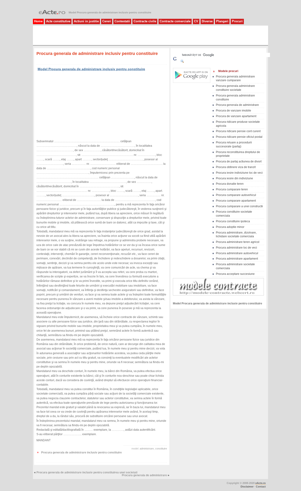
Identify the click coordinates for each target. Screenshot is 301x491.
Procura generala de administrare (144, 475)
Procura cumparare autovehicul (236, 195)
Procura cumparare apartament (236, 200)
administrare (147, 448)
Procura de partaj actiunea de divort (238, 161)
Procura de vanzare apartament (236, 116)
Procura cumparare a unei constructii (239, 206)
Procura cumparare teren (232, 189)
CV (196, 21)
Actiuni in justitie (86, 21)
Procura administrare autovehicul (237, 253)
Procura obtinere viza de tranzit (236, 167)
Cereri (106, 21)
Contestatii (122, 21)
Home (38, 21)
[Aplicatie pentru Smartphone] (191, 82)
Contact (261, 486)
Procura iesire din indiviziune (234, 178)
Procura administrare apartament (237, 258)
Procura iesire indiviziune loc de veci (239, 172)
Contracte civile (145, 21)
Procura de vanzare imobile (233, 110)
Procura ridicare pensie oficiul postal (239, 136)
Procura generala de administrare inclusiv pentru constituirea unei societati (86, 472)
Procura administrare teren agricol (237, 242)
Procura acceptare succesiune (235, 274)
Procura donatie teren (230, 183)
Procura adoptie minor (230, 227)
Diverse (207, 21)
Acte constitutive (58, 21)
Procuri (237, 21)
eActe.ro (260, 483)
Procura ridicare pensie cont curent (238, 131)
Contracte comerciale (175, 21)
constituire (161, 448)
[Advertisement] (90, 35)
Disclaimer (247, 486)
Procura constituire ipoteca (233, 221)
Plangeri (222, 21)
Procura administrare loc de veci (236, 247)
